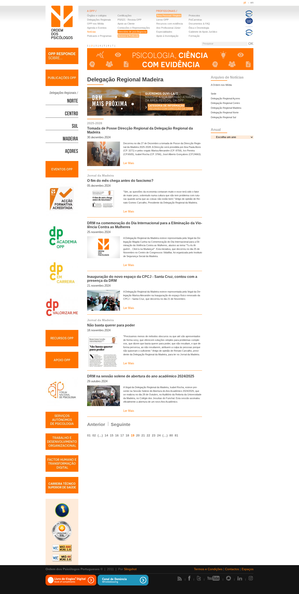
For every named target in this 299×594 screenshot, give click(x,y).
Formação (194, 36)
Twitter (199, 578)
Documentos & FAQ (199, 23)
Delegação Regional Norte (225, 112)
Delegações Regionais (99, 19)
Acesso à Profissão (128, 36)
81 (176, 435)
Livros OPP (162, 19)
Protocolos (194, 15)
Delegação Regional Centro (225, 103)
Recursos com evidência (169, 23)
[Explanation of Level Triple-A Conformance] (62, 548)
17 (122, 435)
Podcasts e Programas (99, 36)
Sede (213, 93)
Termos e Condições (208, 569)
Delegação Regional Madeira (226, 108)
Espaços (247, 569)
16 (117, 435)
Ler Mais (128, 163)
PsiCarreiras (195, 19)
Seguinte (120, 424)
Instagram (251, 578)
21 (143, 435)
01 (89, 435)
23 (153, 435)
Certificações (125, 15)
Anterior (96, 424)
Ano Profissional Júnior (168, 27)
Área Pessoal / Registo (169, 15)
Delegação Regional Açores (225, 98)
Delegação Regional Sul (223, 117)
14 (106, 435)
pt (245, 2)
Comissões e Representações (134, 27)
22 (148, 435)
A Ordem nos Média (221, 85)
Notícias (91, 31)
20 (138, 435)
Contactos (232, 569)
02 (94, 435)
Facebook (189, 578)
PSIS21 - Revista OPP (129, 19)
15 (111, 435)
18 (127, 435)
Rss (180, 578)
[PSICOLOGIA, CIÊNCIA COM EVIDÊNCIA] (170, 59)
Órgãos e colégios (97, 15)
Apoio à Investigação (167, 36)
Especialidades (164, 31)
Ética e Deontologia (199, 27)
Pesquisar (208, 43)
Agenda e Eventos (97, 27)
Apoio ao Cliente (126, 23)
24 (159, 435)
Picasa (228, 578)
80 (171, 435)
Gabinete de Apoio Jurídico (203, 31)
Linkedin (239, 578)
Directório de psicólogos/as (132, 31)
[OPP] (121, 13)
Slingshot (130, 569)
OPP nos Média (95, 23)
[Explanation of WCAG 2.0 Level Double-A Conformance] (62, 558)
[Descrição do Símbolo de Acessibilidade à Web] (62, 511)
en (251, 2)
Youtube (213, 578)
